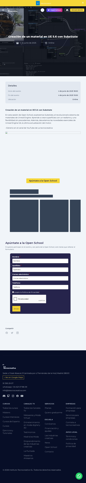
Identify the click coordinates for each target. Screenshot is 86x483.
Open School (51, 447)
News (47, 443)
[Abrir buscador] (42, 10)
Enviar (16, 309)
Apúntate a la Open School (43, 181)
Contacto (49, 452)
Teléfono (16, 283)
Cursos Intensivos (11, 417)
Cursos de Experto (11, 421)
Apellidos (16, 266)
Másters (6, 413)
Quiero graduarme (53, 413)
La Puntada (29, 451)
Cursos (6, 426)
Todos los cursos (10, 408)
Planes (48, 408)
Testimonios (29, 432)
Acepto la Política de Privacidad (27, 292)
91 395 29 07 (8, 383)
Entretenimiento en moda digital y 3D (32, 425)
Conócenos (50, 424)
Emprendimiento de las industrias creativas (32, 444)
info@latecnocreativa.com (14, 390)
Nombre (16, 257)
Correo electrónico (21, 274)
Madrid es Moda (31, 437)
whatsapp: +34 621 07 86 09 (15, 387)
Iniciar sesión (77, 10)
